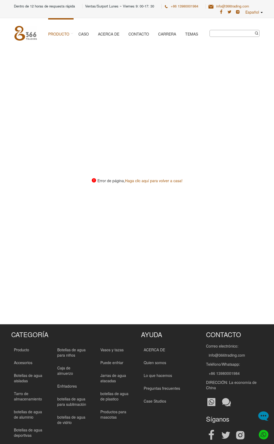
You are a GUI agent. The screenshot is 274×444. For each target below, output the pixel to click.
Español (252, 12)
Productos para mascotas (113, 414)
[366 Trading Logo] (25, 33)
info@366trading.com (232, 6)
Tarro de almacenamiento (28, 396)
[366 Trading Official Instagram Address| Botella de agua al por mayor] (237, 12)
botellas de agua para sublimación (71, 401)
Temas (191, 34)
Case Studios (155, 401)
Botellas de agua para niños (71, 352)
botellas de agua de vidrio (71, 419)
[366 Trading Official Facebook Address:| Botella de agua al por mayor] (221, 12)
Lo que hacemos (158, 375)
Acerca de (108, 34)
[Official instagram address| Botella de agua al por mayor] (240, 435)
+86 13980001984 (184, 6)
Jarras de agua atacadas (113, 378)
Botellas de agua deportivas (28, 432)
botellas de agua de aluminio (28, 414)
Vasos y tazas (112, 349)
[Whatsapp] (262, 432)
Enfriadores (67, 386)
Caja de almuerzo (65, 370)
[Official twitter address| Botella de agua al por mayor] (225, 435)
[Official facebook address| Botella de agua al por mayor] (211, 435)
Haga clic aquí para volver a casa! (153, 180)
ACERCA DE (154, 349)
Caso (83, 34)
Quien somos (155, 362)
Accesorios (23, 362)
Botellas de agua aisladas (28, 378)
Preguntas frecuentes (162, 388)
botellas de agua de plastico (114, 396)
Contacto (138, 34)
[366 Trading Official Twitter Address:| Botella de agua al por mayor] (229, 12)
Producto (58, 34)
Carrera (167, 34)
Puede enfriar (111, 362)
